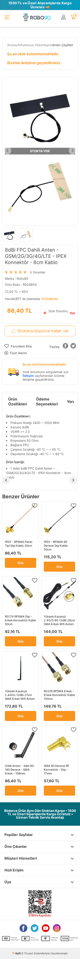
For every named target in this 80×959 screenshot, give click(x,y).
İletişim (28, 376)
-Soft (17, 953)
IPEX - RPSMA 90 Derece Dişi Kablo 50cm (56, 545)
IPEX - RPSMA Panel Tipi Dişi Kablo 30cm (18, 543)
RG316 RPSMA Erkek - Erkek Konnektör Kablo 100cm (59, 694)
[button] (65, 346)
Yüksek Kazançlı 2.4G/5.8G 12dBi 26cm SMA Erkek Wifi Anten (59, 620)
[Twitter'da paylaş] (73, 346)
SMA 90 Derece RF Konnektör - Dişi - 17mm (56, 769)
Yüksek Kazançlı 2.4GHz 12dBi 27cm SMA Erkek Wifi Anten (20, 694)
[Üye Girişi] (63, 17)
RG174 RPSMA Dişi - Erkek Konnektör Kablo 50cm (20, 620)
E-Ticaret (27, 953)
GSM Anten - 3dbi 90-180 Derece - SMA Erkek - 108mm (20, 769)
